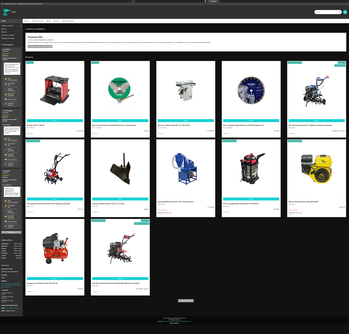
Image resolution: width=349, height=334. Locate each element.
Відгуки (3, 32)
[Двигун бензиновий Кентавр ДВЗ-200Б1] (316, 168)
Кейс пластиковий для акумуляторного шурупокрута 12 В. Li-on (12, 66)
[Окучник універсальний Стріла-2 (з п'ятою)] (120, 168)
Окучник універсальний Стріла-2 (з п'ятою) (108, 203)
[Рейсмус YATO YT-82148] (54, 90)
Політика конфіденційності (184, 321)
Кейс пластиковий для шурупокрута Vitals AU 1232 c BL (11, 71)
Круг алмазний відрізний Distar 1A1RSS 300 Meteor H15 (243, 125)
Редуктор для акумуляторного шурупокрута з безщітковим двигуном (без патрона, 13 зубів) (12, 191)
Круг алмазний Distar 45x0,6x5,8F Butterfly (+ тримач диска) (114, 125)
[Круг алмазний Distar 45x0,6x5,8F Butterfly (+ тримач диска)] (120, 90)
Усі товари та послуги (185, 300)
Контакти (56, 21)
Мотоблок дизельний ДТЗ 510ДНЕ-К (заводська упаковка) (310, 125)
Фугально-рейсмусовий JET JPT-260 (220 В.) (174, 125)
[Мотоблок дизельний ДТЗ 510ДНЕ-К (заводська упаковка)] (316, 90)
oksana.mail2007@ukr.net (12, 308)
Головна (26, 21)
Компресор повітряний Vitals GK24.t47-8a (42, 283)
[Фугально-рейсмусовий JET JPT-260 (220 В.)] (185, 90)
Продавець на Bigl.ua (174, 319)
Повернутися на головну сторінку (41, 46)
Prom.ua (183, 318)
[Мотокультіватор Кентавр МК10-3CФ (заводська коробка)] (54, 168)
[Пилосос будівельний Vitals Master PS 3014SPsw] (251, 168)
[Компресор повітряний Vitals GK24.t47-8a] (54, 248)
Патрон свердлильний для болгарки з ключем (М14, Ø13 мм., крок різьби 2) (12, 130)
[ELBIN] (6, 12)
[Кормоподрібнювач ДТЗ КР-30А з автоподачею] (185, 168)
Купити (55, 120)
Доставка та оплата (68, 21)
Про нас (48, 21)
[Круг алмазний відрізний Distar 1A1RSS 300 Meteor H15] (251, 90)
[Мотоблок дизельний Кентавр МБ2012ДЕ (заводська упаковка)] (120, 248)
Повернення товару (7, 38)
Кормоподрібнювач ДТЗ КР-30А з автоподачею (175, 201)
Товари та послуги (37, 21)
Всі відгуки (11, 232)
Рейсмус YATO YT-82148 (35, 125)
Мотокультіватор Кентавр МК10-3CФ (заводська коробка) (48, 203)
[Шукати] (340, 12)
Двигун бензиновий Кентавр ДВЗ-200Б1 (303, 201)
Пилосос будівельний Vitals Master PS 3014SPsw (241, 203)
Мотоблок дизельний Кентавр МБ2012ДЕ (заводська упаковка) (115, 283)
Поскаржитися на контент (169, 321)
